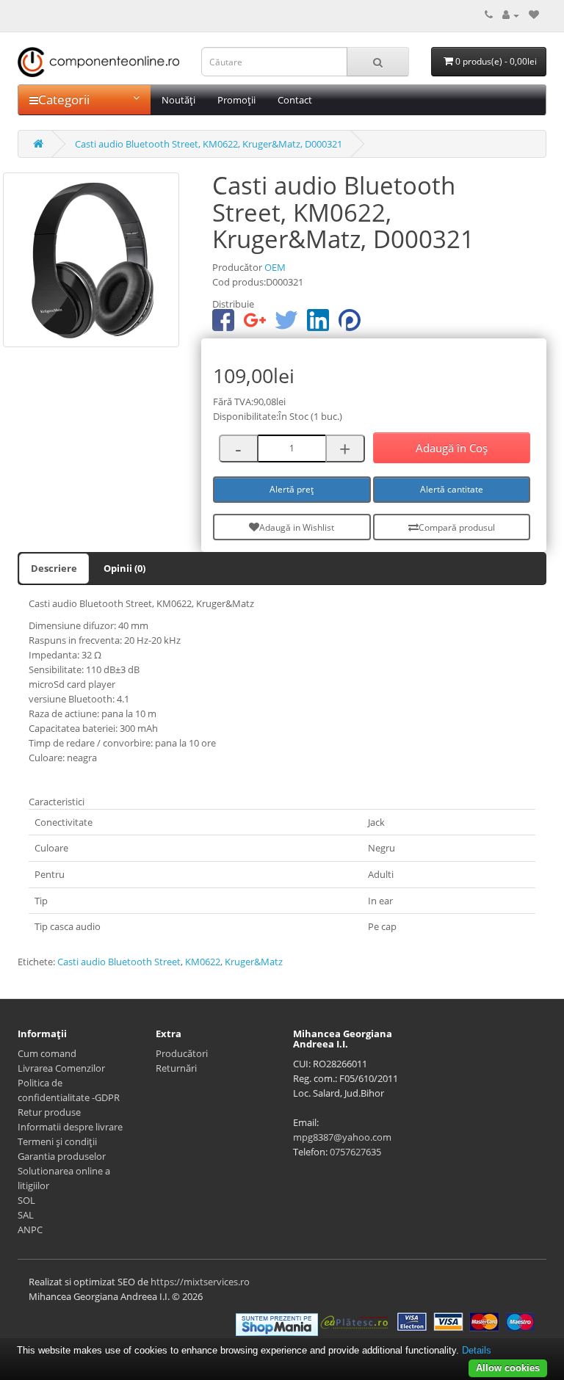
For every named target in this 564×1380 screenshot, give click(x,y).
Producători (182, 1053)
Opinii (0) (124, 568)
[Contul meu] (510, 14)
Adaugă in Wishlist (296, 527)
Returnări (176, 1068)
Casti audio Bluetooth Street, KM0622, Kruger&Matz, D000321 (208, 143)
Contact (295, 99)
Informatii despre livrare (70, 1126)
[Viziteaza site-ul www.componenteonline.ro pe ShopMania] (277, 1323)
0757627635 (355, 1151)
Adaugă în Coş (452, 447)
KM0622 (202, 961)
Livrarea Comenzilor (61, 1068)
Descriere (54, 568)
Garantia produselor (62, 1156)
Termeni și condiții (57, 1141)
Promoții (236, 99)
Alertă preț (292, 489)
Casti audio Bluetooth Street (119, 961)
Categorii (64, 99)
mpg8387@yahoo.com (342, 1137)
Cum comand (47, 1053)
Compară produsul (457, 527)
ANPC (30, 1229)
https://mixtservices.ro (200, 1281)
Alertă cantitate (451, 489)
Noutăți (178, 99)
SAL (26, 1214)
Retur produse (49, 1112)
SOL (26, 1200)
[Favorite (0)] (534, 14)
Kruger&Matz (254, 961)
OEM (275, 267)
